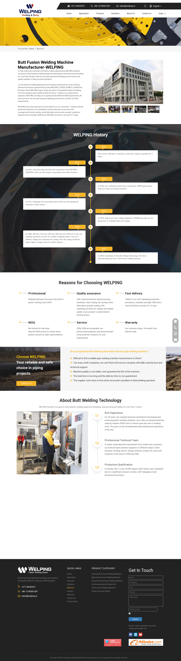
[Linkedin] (136, 635)
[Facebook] (131, 635)
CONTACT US (26, 383)
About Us (131, 13)
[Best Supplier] (112, 642)
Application (84, 13)
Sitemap (124, 658)
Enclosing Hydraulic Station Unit (104, 584)
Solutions (115, 13)
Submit (135, 619)
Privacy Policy (72, 601)
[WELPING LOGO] (34, 570)
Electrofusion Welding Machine (104, 588)
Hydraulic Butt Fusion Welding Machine (107, 574)
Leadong (116, 658)
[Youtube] (140, 635)
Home (69, 13)
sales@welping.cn (29, 596)
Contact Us (146, 13)
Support (162, 13)
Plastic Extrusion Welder (101, 591)
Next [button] (162, 109)
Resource (70, 595)
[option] (101, 109)
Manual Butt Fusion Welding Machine (106, 577)
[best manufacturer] (146, 642)
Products (100, 13)
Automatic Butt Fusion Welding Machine (107, 581)
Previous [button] (93, 109)
